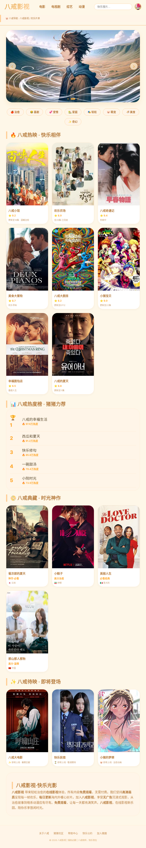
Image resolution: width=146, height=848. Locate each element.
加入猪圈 (102, 833)
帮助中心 (73, 833)
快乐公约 (87, 833)
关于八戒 (44, 833)
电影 (42, 7)
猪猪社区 (58, 833)
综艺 (70, 7)
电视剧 (55, 7)
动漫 (82, 7)
